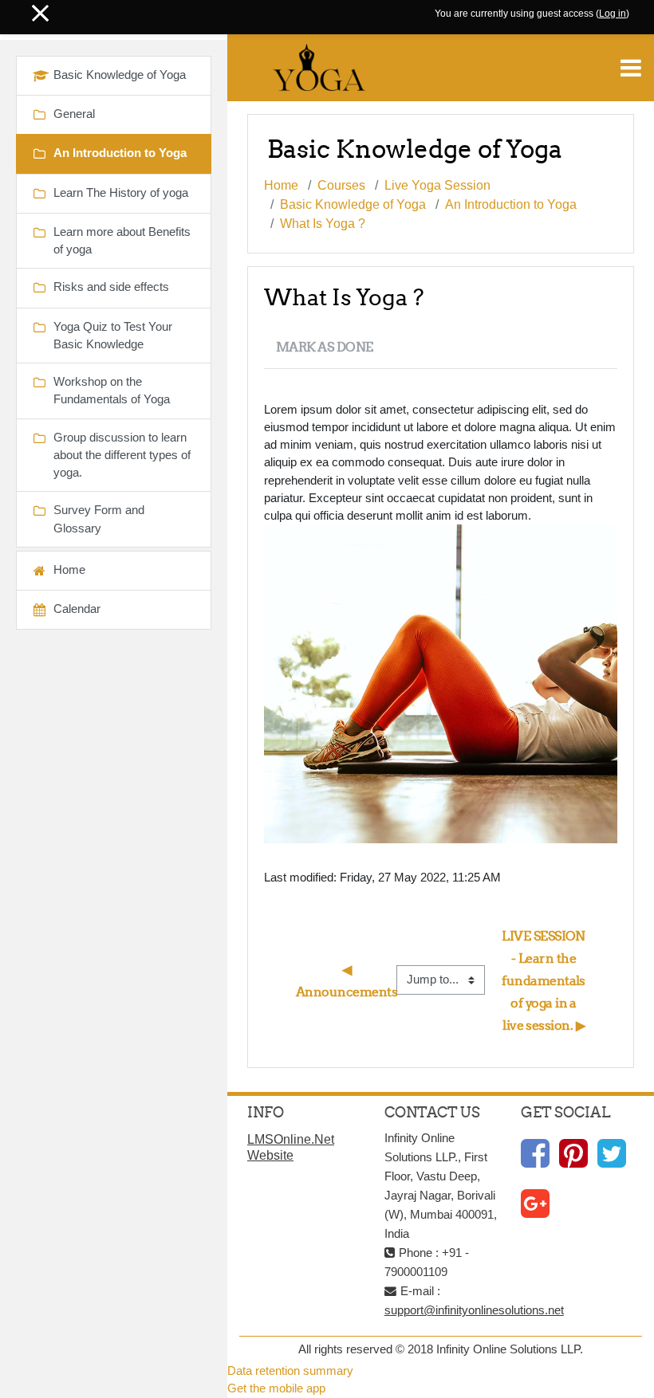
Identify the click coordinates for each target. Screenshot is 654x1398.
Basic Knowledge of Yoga (353, 204)
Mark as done (324, 347)
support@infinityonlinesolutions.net (474, 1310)
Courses (341, 185)
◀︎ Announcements (346, 980)
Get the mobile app (276, 1388)
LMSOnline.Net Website (290, 1147)
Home (281, 185)
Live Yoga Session (437, 185)
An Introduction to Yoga (511, 204)
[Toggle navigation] (631, 68)
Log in (612, 13)
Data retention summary (290, 1371)
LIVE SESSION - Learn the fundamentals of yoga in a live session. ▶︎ (545, 980)
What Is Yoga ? (322, 223)
